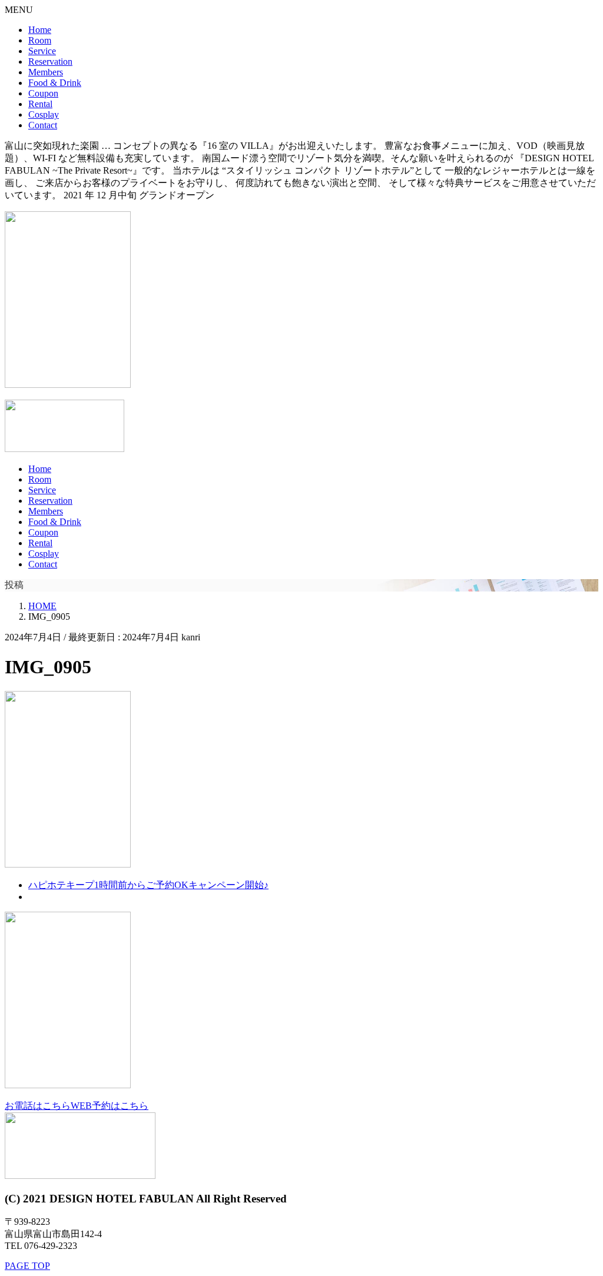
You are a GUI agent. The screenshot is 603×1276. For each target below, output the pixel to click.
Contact (42, 125)
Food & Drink (54, 83)
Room (39, 40)
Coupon (43, 93)
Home (39, 30)
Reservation (50, 62)
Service (42, 51)
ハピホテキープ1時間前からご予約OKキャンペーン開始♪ (148, 885)
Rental (40, 104)
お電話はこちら (38, 1106)
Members (45, 72)
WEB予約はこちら (109, 1106)
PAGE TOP (27, 1266)
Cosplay (43, 114)
